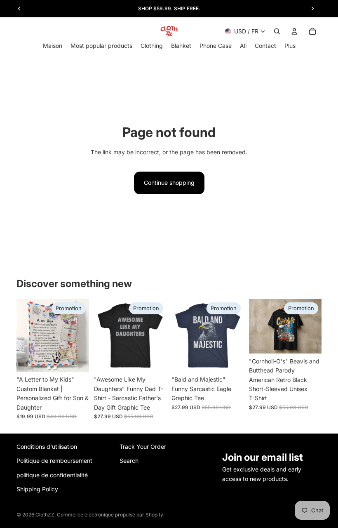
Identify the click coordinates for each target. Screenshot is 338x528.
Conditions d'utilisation (46, 446)
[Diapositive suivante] (80, 335)
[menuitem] (290, 45)
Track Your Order (143, 446)
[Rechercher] (277, 31)
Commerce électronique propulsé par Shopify (110, 515)
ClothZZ (44, 515)
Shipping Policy (37, 489)
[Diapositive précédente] (25, 335)
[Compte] (294, 31)
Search (129, 460)
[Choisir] (76, 359)
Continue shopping (169, 182)
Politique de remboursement (54, 460)
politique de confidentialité (52, 474)
